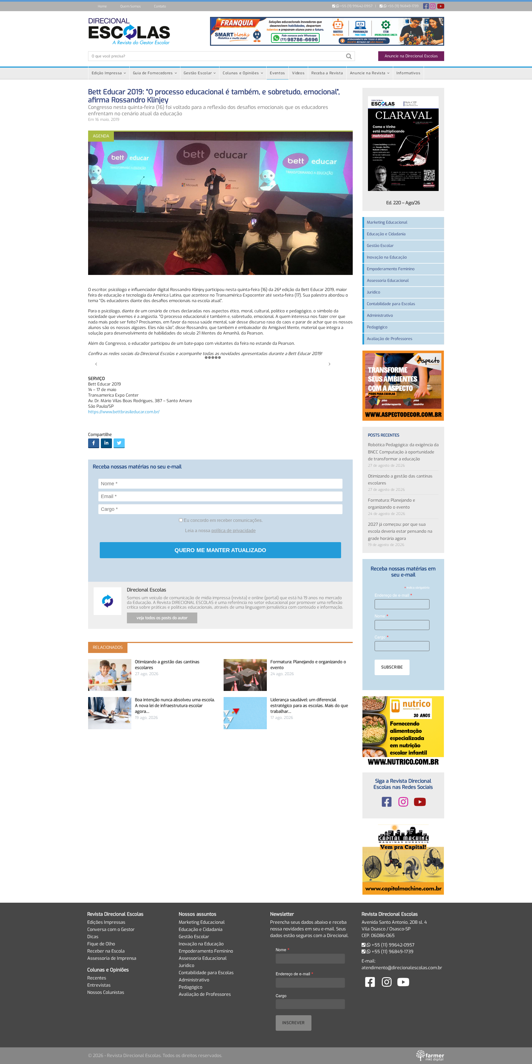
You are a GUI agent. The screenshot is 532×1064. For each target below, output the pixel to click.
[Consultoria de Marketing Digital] (430, 1055)
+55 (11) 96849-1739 (403, 6)
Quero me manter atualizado (220, 550)
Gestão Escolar (198, 73)
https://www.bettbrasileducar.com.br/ (124, 412)
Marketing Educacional (387, 222)
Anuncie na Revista (368, 73)
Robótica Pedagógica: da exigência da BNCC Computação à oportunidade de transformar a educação (403, 452)
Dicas (92, 937)
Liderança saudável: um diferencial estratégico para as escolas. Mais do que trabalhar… (309, 705)
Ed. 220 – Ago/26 (403, 203)
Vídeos (298, 73)
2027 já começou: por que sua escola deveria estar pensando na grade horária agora (400, 531)
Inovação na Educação (387, 257)
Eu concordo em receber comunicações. (223, 520)
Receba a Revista (327, 73)
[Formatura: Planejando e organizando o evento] (245, 675)
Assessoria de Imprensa (111, 958)
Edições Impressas (106, 922)
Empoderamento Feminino (391, 269)
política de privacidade (233, 530)
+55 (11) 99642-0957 (355, 6)
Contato (160, 6)
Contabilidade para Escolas (391, 304)
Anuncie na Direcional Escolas (411, 56)
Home (102, 6)
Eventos (277, 73)
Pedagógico (377, 327)
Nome (381, 615)
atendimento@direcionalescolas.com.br (402, 968)
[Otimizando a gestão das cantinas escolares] (109, 675)
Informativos (408, 73)
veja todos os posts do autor (162, 618)
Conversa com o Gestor (111, 929)
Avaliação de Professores (389, 338)
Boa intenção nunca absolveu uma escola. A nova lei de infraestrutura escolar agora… (175, 705)
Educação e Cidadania (386, 234)
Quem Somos (130, 6)
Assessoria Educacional (388, 280)
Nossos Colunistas (105, 992)
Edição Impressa (107, 73)
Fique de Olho (101, 944)
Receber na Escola (106, 951)
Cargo (382, 636)
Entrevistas (99, 985)
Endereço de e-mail (393, 594)
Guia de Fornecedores (153, 73)
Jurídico (373, 292)
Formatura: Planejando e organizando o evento (391, 503)
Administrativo (380, 315)
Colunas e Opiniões (241, 73)
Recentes (96, 978)
